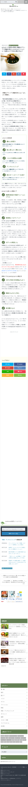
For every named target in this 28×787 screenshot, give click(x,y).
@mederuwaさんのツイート (8, 761)
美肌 (14, 741)
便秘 (13, 739)
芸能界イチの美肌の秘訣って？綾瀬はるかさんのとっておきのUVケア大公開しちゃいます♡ (17, 562)
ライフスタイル (5, 723)
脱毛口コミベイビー (5, 773)
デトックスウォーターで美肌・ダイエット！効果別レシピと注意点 (17, 543)
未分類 (2, 726)
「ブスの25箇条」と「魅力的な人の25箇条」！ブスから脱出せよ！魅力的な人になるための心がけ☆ (13, 582)
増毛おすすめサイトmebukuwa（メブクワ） (11, 778)
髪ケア (2, 695)
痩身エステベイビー (5, 770)
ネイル (2, 701)
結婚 (8, 741)
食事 (21, 741)
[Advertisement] (14, 28)
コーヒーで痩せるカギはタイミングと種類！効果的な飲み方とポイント (13, 652)
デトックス (3, 739)
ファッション (4, 704)
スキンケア (17, 737)
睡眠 (5, 741)
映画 (2, 707)
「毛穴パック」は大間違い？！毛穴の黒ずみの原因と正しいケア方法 (17, 557)
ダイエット (4, 714)
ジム (7, 737)
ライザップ (9, 739)
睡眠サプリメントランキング (7, 772)
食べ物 (2, 689)
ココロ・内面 (4, 720)
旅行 (2, 692)
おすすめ (6, 735)
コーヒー (3, 737)
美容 (11, 741)
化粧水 (24, 739)
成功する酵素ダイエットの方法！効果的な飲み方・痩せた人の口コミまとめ (13, 635)
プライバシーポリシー (6, 780)
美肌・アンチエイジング (8, 539)
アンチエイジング (13, 735)
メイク (2, 698)
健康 (2, 717)
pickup (2, 735)
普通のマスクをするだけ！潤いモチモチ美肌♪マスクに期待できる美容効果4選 (14, 576)
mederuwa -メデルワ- (11, 784)
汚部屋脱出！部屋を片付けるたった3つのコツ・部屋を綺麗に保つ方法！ (13, 644)
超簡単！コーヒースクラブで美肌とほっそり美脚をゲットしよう (17, 548)
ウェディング (20, 735)
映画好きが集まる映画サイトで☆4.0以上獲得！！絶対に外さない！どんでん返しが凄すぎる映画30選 (13, 662)
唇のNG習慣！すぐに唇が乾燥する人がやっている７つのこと (17, 552)
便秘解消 (17, 739)
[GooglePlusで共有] (14, 73)
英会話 (17, 741)
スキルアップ (11, 737)
